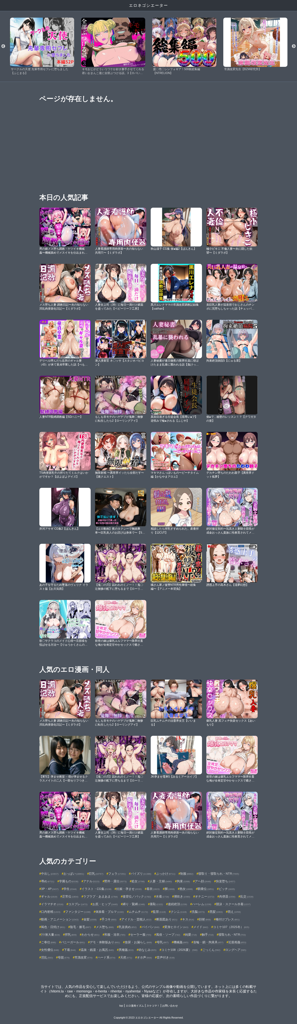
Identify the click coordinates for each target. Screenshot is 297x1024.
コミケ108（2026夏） (179, 950)
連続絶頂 (177, 904)
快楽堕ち (225, 881)
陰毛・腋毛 (80, 927)
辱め (47, 881)
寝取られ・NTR (232, 934)
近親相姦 (237, 942)
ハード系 (106, 957)
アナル (91, 881)
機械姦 (181, 942)
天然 (126, 957)
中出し (49, 873)
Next (294, 46)
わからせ (90, 934)
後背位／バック (137, 896)
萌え (234, 911)
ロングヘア (235, 950)
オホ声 (144, 957)
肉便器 (227, 896)
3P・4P (49, 889)
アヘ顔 (203, 881)
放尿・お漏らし (138, 942)
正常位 (70, 896)
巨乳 (96, 873)
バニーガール (73, 942)
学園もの (68, 881)
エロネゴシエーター (148, 5)
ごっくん (211, 950)
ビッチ (227, 889)
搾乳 (71, 934)
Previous (3, 46)
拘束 (183, 881)
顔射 (205, 919)
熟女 (186, 889)
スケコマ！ (153, 1005)
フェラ (117, 873)
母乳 (163, 942)
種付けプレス (228, 919)
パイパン (150, 927)
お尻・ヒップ (105, 904)
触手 (208, 934)
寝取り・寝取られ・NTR (218, 873)
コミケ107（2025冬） (231, 927)
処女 (138, 881)
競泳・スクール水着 (233, 904)
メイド (200, 927)
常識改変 (83, 957)
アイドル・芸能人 (136, 919)
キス (188, 919)
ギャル (49, 896)
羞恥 (156, 904)
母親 (64, 957)
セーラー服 (140, 934)
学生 (70, 889)
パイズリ (141, 873)
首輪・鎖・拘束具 (208, 942)
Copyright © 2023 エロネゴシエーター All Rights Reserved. (149, 1017)
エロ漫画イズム (135, 1005)
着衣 (153, 889)
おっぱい (73, 873)
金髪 (90, 919)
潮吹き (182, 896)
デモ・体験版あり (105, 942)
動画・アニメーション (59, 919)
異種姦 (126, 950)
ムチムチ (138, 911)
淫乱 (47, 957)
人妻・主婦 (161, 881)
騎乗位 (206, 889)
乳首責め (128, 927)
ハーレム (201, 904)
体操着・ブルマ (109, 911)
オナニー (204, 896)
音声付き (166, 957)
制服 (186, 873)
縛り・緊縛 (134, 904)
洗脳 (198, 911)
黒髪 (216, 911)
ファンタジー (77, 911)
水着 (162, 896)
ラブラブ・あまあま (100, 896)
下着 (70, 950)
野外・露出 (115, 881)
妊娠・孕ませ (129, 889)
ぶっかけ (165, 873)
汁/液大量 (50, 934)
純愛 (191, 934)
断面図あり (166, 919)
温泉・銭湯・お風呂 (97, 950)
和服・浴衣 (114, 934)
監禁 (159, 911)
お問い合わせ (170, 1005)
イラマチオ (52, 904)
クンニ (179, 911)
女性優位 (50, 950)
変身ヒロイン (176, 927)
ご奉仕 (48, 942)
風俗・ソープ (168, 934)
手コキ (109, 919)
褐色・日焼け (53, 927)
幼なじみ (147, 950)
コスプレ (77, 904)
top (121, 1005)
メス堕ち (105, 927)
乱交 (246, 896)
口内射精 (50, 911)
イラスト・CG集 (96, 889)
